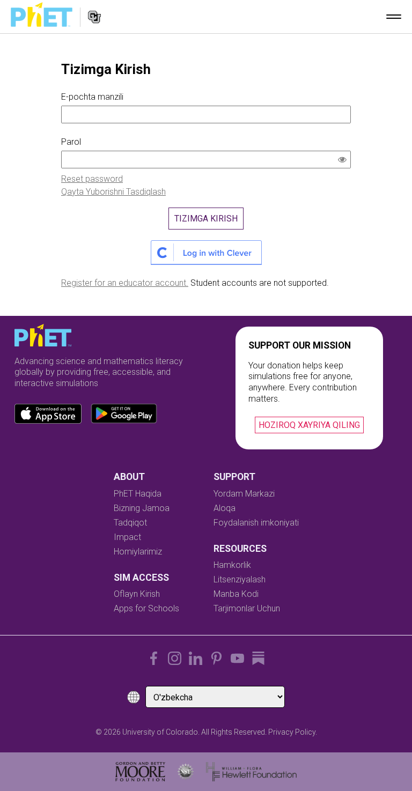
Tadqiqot (130, 523)
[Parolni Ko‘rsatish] (344, 161)
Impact (127, 537)
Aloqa (225, 508)
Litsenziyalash (240, 579)
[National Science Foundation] (185, 771)
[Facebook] (153, 658)
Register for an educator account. (124, 283)
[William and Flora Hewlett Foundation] (251, 771)
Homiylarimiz (138, 551)
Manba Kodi (236, 594)
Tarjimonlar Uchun (247, 608)
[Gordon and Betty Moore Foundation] (140, 771)
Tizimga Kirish (206, 218)
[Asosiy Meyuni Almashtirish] (393, 16)
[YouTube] (237, 658)
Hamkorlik (232, 565)
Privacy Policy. (292, 732)
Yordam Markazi (244, 494)
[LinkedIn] (195, 658)
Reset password (92, 179)
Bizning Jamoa (142, 508)
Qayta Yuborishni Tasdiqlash (113, 192)
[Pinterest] (216, 658)
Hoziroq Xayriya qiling (309, 425)
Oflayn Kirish (137, 594)
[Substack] (258, 658)
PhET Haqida (137, 494)
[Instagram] (174, 658)
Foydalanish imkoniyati (256, 523)
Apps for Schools (146, 608)
